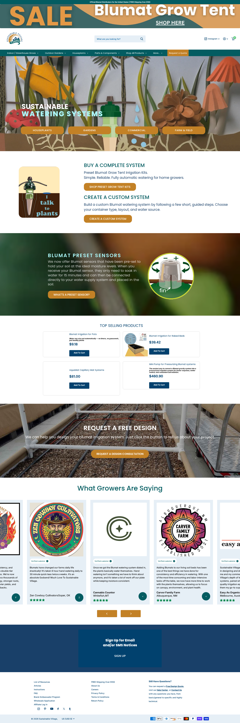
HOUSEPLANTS (42, 130)
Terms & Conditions (100, 697)
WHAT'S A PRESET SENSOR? (71, 295)
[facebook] (58, 709)
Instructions (39, 689)
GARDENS (89, 130)
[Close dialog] (233, 653)
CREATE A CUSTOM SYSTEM (107, 219)
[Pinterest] (45, 709)
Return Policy (97, 701)
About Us (95, 686)
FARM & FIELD (184, 130)
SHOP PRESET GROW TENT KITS (109, 187)
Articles (37, 686)
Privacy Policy (97, 693)
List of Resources (42, 682)
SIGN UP (120, 656)
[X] (64, 709)
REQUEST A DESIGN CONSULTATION (120, 454)
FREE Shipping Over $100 (103, 682)
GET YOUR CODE (206, 704)
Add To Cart (79, 352)
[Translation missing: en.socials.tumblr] (70, 709)
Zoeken (142, 38)
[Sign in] (225, 39)
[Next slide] (131, 613)
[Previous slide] (107, 613)
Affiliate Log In (40, 704)
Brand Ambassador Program (47, 697)
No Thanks (206, 713)
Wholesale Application (44, 701)
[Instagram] (38, 709)
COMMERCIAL (137, 130)
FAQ (36, 693)
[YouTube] (51, 709)
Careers (94, 689)
